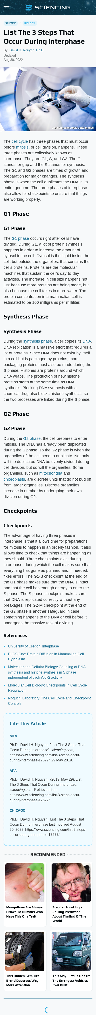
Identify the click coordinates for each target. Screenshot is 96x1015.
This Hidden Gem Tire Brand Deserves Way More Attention (22, 980)
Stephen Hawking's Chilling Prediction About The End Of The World (69, 914)
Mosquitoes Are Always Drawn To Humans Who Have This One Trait (24, 911)
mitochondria (50, 473)
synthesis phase (37, 341)
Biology (29, 23)
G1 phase (20, 238)
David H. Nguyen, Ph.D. (26, 50)
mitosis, (23, 147)
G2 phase (32, 438)
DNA (87, 341)
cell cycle (20, 141)
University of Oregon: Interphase (33, 646)
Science (10, 23)
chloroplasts (14, 479)
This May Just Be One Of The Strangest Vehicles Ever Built (71, 980)
